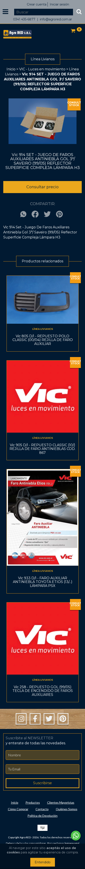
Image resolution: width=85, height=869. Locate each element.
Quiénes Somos (66, 809)
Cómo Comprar (18, 809)
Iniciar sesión (59, 4)
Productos (33, 802)
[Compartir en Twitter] (47, 214)
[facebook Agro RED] (35, 719)
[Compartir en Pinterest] (59, 214)
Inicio (11, 69)
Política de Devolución (42, 815)
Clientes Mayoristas (60, 802)
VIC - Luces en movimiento (42, 69)
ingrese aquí (72, 843)
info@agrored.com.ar (56, 19)
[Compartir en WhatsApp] (24, 214)
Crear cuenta (36, 4)
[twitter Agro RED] (49, 719)
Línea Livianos (42, 329)
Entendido (43, 862)
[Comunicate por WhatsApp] (76, 836)
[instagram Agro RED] (21, 719)
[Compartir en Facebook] (35, 214)
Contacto (42, 809)
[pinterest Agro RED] (63, 719)
